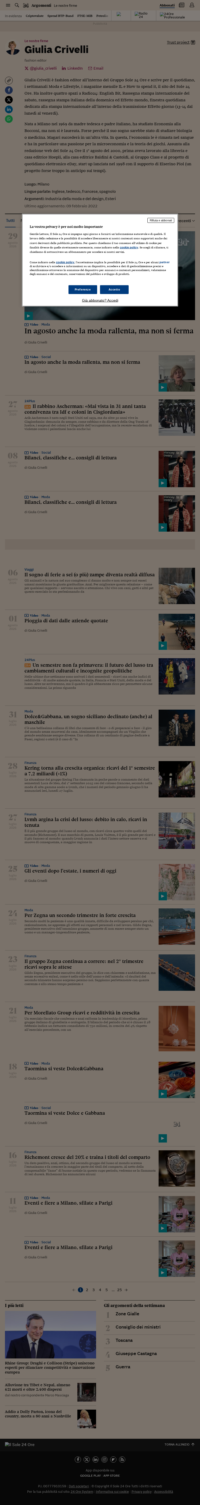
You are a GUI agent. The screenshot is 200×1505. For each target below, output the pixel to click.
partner (164, 261)
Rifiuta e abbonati (161, 220)
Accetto (114, 289)
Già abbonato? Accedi (100, 300)
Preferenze (83, 289)
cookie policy (129, 247)
